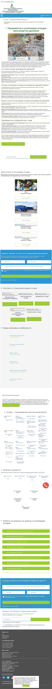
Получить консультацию (40, 619)
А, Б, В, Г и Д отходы (6, 647)
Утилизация (4, 638)
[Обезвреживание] (26, 224)
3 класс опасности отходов (7, 645)
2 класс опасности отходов (7, 644)
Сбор (3, 634)
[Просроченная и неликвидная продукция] (9, 293)
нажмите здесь (28, 683)
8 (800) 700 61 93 (45, 16)
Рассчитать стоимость (10, 304)
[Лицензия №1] (7, 476)
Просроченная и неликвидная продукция (10, 652)
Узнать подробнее (26, 198)
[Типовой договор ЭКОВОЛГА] (32, 477)
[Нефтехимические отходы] (26, 293)
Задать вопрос (26, 602)
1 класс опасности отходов (7, 642)
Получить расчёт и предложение (13, 143)
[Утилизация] (26, 237)
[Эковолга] (12, 7)
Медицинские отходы (6, 654)
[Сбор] (26, 185)
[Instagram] (12, 678)
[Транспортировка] (26, 207)
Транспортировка (5, 635)
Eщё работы (11, 405)
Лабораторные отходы (6, 657)
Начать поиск (38, 156)
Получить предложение (26, 276)
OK (26, 685)
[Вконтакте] (3, 678)
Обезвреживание (5, 636)
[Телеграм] (8, 678)
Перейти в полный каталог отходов (26, 161)
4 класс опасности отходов (7, 646)
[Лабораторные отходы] (34, 309)
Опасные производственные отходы (9, 656)
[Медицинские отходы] (42, 293)
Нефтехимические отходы (7, 653)
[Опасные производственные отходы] (18, 309)
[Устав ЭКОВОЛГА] (20, 476)
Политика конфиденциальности (8, 683)
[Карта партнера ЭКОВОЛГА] (44, 477)
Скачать (7, 478)
